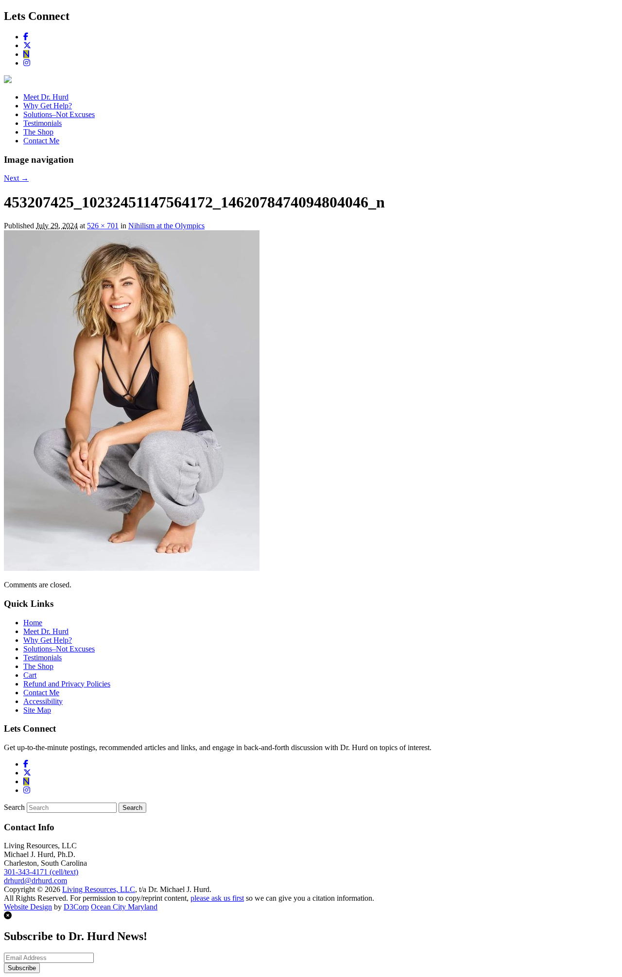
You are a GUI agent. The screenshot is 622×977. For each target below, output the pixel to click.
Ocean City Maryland (124, 907)
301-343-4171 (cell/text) (41, 872)
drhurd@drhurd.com (35, 880)
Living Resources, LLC (98, 889)
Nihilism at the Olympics (166, 226)
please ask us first (217, 898)
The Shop (38, 132)
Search (14, 807)
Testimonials (42, 123)
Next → (16, 178)
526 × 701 (103, 226)
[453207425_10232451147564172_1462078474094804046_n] (131, 568)
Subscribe (22, 968)
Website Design (28, 907)
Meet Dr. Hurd (46, 97)
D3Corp (76, 907)
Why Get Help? (47, 106)
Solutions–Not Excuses (59, 114)
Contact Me (41, 141)
